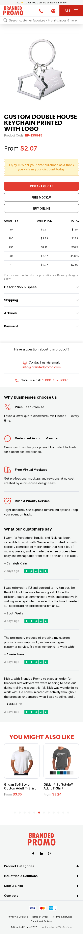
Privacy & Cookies (18, 916)
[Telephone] (41, 10)
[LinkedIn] (41, 853)
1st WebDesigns (63, 927)
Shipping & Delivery (41, 921)
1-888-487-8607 (55, 380)
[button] (15, 813)
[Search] (5, 20)
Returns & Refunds (62, 916)
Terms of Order (40, 916)
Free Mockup (42, 197)
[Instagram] (49, 853)
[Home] (13, 10)
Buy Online (41, 208)
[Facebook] (33, 853)
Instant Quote (41, 186)
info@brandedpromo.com (42, 367)
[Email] (53, 10)
